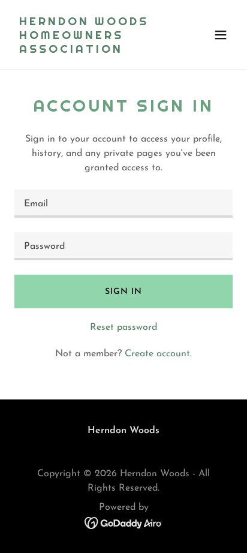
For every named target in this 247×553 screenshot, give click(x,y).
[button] (221, 35)
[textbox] (123, 204)
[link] (90, 50)
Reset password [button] (123, 327)
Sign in (123, 291)
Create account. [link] (158, 354)
